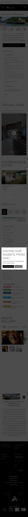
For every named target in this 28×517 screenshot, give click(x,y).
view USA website (8, 266)
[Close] (25, 249)
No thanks (18, 266)
